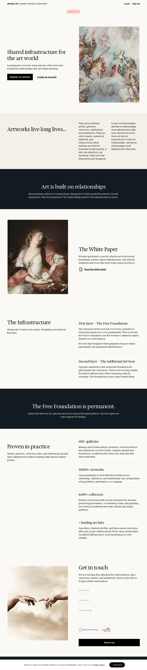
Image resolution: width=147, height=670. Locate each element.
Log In (127, 3)
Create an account (46, 77)
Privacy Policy (99, 665)
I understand (117, 665)
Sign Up (136, 3)
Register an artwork (20, 77)
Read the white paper (93, 269)
